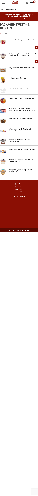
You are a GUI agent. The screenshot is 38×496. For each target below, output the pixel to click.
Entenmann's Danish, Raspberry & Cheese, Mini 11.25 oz (20, 130)
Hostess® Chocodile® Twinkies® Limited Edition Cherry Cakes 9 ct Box (22, 109)
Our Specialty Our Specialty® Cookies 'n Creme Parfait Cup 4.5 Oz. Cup (22, 55)
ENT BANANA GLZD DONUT (18, 88)
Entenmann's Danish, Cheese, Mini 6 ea (22, 149)
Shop (2, 9)
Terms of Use (19, 192)
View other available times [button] (19, 19)
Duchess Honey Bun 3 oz (17, 78)
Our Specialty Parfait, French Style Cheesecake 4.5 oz (21, 160)
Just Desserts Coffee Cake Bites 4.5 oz (22, 119)
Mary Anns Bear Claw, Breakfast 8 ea (21, 68)
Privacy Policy (19, 189)
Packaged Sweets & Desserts (17, 9)
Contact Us (19, 187)
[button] (36, 47)
